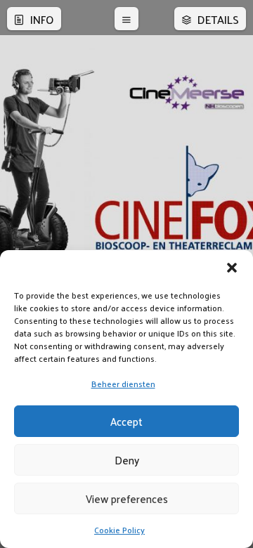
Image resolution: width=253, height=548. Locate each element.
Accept (126, 421)
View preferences (127, 498)
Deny (127, 459)
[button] (232, 268)
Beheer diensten (123, 383)
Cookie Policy (119, 529)
